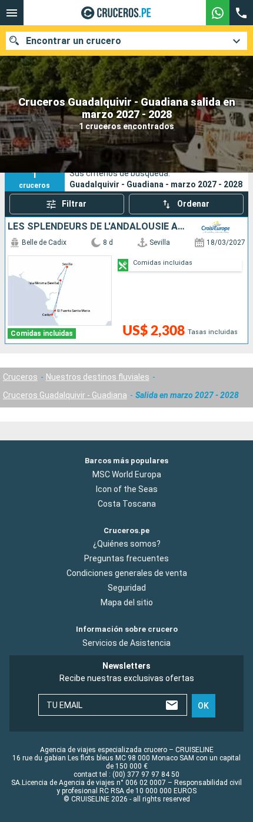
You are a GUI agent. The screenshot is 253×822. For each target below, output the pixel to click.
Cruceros (20, 377)
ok (203, 705)
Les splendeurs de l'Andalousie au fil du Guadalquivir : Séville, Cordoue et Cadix (97, 226)
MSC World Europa (126, 474)
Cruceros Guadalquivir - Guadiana (65, 395)
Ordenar (193, 203)
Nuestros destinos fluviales (97, 377)
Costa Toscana (127, 503)
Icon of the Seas (127, 488)
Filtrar (74, 203)
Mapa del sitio (127, 602)
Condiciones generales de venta (126, 573)
